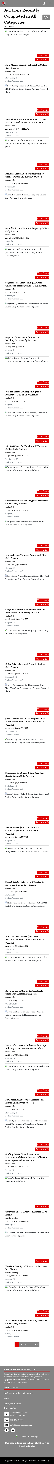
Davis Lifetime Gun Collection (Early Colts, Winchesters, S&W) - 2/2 (24, 992)
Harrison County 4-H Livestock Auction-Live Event (26, 1268)
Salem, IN (9, 1334)
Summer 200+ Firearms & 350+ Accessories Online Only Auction (26, 502)
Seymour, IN (10, 187)
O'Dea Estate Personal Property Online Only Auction (25, 665)
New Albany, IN (11, 78)
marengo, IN (10, 1225)
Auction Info (42, 59)
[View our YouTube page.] (13, 1430)
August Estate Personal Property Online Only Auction (26, 556)
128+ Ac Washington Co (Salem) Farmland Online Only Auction (26, 1322)
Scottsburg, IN (11, 786)
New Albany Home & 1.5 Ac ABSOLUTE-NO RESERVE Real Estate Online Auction (26, 121)
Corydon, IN (10, 405)
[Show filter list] (46, 17)
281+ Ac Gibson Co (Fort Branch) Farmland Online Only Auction (26, 447)
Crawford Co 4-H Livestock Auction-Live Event (26, 1213)
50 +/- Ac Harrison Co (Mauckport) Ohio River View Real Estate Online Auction (25, 720)
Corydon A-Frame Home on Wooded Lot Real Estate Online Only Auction (25, 611)
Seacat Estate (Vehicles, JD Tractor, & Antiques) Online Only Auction (24, 883)
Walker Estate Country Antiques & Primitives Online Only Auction (23, 393)
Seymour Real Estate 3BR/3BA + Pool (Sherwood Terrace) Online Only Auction (26, 284)
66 (36, 1344)
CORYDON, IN (11, 1004)
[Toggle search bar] (43, 3)
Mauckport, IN (11, 677)
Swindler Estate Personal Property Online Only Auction (27, 230)
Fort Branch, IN (11, 459)
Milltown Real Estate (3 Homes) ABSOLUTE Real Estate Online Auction (25, 938)
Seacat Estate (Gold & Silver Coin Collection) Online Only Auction (22, 829)
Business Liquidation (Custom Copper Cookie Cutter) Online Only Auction (24, 175)
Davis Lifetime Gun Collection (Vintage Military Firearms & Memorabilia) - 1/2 (25, 1047)
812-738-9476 (16, 1420)
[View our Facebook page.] (7, 1430)
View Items (43, 55)
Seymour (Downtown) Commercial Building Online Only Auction (22, 339)
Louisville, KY (10, 241)
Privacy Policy (43, 1460)
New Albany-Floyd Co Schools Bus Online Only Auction (26, 66)
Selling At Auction (12, 1403)
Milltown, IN (10, 895)
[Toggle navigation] (50, 3)
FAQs (6, 1398)
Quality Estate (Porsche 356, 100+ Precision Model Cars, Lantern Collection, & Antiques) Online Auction (26, 1157)
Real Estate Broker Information (18, 1393)
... (31, 1344)
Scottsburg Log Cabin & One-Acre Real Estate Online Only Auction (24, 774)
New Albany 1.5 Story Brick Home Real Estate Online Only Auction (24, 1101)
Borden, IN (9, 1170)
